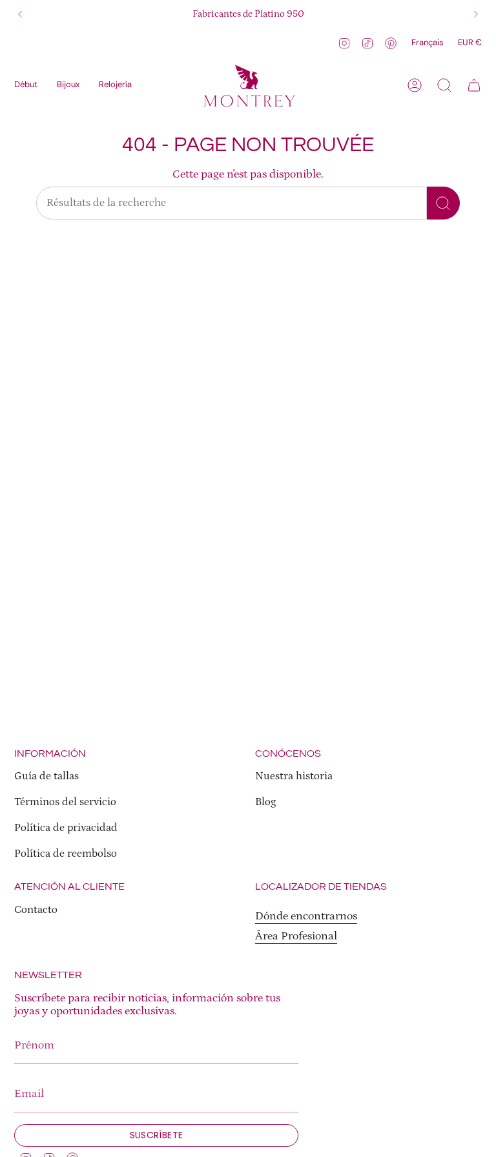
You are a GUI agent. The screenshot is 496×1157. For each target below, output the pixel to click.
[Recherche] (443, 203)
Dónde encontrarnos (306, 916)
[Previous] (20, 14)
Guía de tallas (46, 776)
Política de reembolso (65, 854)
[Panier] (474, 85)
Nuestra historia (294, 776)
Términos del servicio (65, 802)
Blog (265, 802)
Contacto (35, 910)
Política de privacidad (66, 828)
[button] (68, 85)
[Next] (476, 14)
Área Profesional (296, 936)
